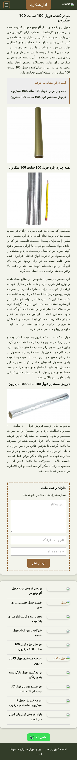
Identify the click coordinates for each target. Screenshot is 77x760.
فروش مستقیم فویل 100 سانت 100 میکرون (38, 97)
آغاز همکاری (38, 5)
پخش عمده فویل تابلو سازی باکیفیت (25, 619)
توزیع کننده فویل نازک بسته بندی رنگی (25, 675)
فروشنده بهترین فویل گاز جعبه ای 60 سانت (26, 689)
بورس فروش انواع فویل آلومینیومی (27, 591)
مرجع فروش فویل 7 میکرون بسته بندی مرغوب (25, 703)
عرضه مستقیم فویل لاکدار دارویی (25, 661)
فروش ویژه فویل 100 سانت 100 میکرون (28, 647)
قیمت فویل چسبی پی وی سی (26, 605)
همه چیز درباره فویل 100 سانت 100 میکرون (38, 91)
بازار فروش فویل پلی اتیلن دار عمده (25, 717)
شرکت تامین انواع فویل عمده (27, 633)
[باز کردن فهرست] (6, 4)
